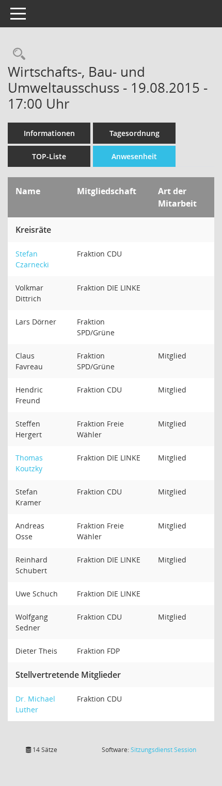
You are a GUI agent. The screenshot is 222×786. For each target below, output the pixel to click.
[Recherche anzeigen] (16, 54)
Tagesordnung (134, 133)
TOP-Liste (49, 156)
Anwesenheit (134, 156)
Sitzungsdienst (163, 749)
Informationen (49, 133)
